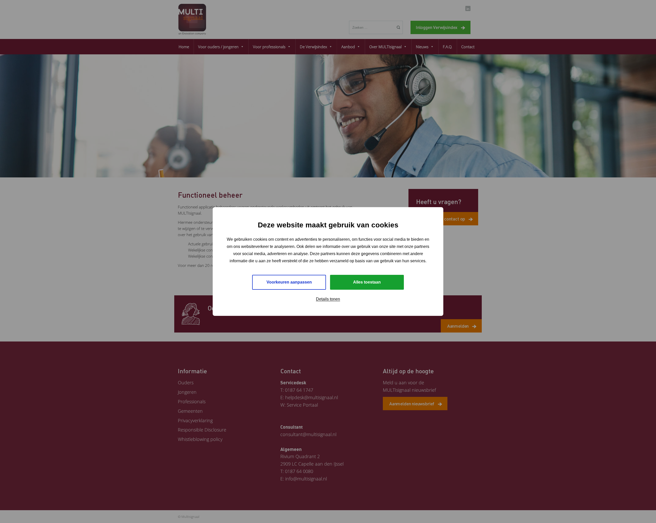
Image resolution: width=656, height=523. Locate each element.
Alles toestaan (367, 282)
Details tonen (328, 299)
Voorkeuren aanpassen (289, 282)
